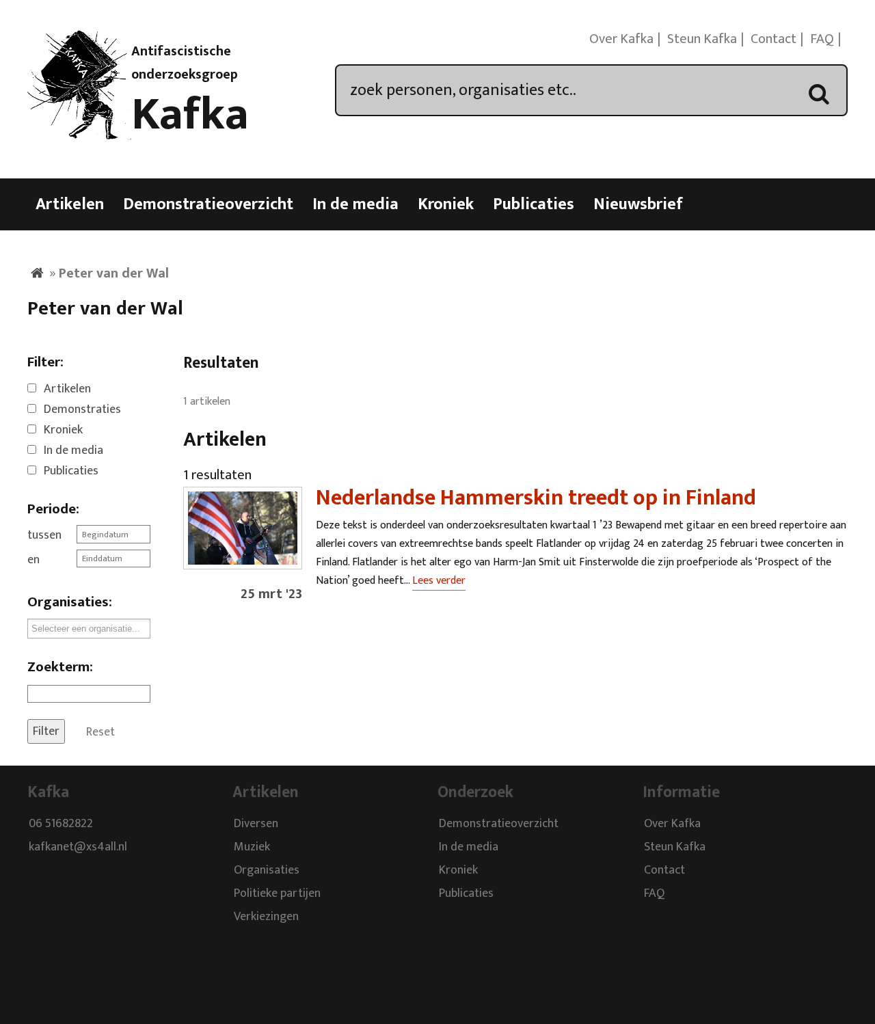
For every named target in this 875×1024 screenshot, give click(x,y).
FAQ (822, 39)
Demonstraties (82, 409)
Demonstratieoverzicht (208, 204)
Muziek (252, 847)
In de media (355, 204)
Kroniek (446, 204)
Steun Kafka (702, 39)
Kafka (190, 114)
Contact (773, 39)
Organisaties (266, 871)
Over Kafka (621, 39)
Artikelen (70, 204)
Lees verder (439, 580)
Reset (100, 731)
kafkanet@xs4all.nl (78, 847)
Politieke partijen (277, 894)
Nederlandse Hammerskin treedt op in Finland (536, 498)
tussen (44, 535)
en (33, 560)
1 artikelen (206, 401)
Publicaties (533, 204)
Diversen (256, 824)
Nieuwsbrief (638, 204)
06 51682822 (61, 824)
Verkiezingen (266, 917)
